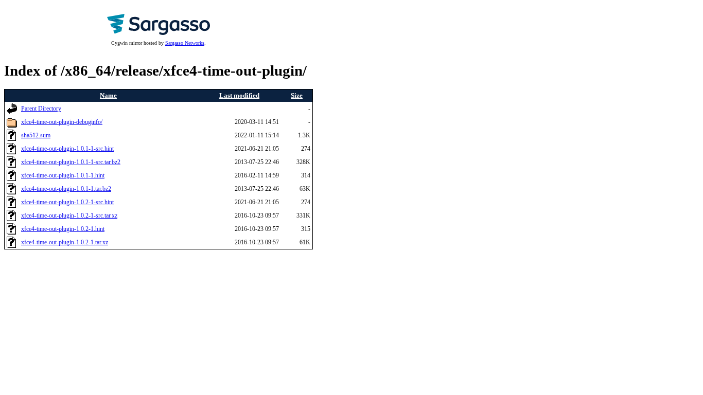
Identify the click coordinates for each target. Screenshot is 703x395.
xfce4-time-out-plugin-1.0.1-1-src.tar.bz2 (70, 162)
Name (108, 95)
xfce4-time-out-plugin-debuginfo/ (61, 122)
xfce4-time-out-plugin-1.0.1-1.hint (62, 175)
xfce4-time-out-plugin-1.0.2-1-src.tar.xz (69, 215)
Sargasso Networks (184, 43)
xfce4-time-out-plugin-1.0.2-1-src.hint (67, 202)
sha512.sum (35, 135)
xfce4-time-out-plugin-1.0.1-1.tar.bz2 (66, 189)
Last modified (239, 95)
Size (297, 95)
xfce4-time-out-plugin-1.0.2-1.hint (62, 229)
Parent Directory (41, 108)
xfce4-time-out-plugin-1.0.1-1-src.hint (67, 149)
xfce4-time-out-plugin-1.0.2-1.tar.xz (64, 242)
